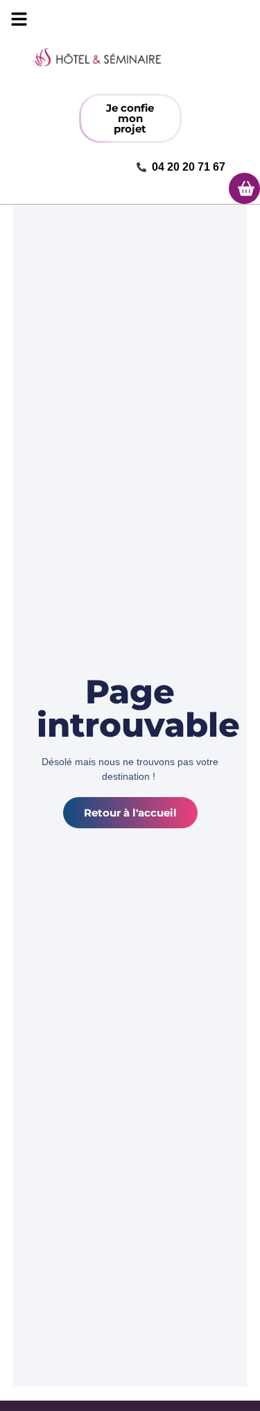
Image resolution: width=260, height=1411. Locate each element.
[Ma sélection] (244, 188)
